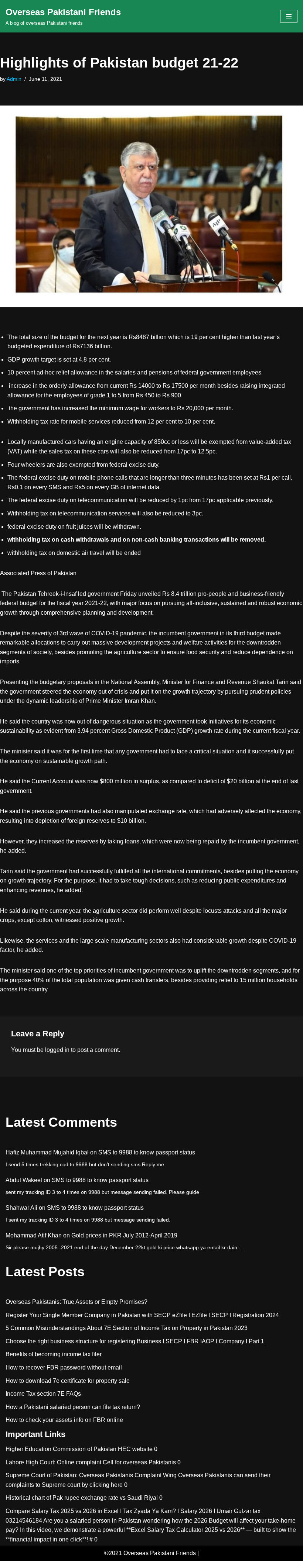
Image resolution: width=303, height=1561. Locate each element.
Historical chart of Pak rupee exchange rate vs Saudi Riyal (82, 1498)
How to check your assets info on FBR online (64, 1420)
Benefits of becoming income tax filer (54, 1354)
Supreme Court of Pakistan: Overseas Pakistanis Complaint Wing (91, 1475)
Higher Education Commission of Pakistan (61, 1449)
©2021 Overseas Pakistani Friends (150, 1553)
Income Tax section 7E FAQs (43, 1394)
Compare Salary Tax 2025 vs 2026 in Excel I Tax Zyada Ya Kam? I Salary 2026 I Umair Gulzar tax (133, 1511)
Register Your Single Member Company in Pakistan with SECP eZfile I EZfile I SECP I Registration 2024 (142, 1315)
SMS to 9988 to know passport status (146, 1152)
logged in (57, 1050)
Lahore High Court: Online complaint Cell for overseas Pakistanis (91, 1462)
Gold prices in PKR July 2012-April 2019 (124, 1235)
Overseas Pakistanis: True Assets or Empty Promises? (76, 1302)
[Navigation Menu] (288, 16)
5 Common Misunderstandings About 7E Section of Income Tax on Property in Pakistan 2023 (127, 1328)
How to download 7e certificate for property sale (68, 1381)
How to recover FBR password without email (64, 1367)
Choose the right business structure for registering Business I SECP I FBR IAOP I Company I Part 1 (135, 1341)
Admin (14, 79)
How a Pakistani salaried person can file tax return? (73, 1407)
